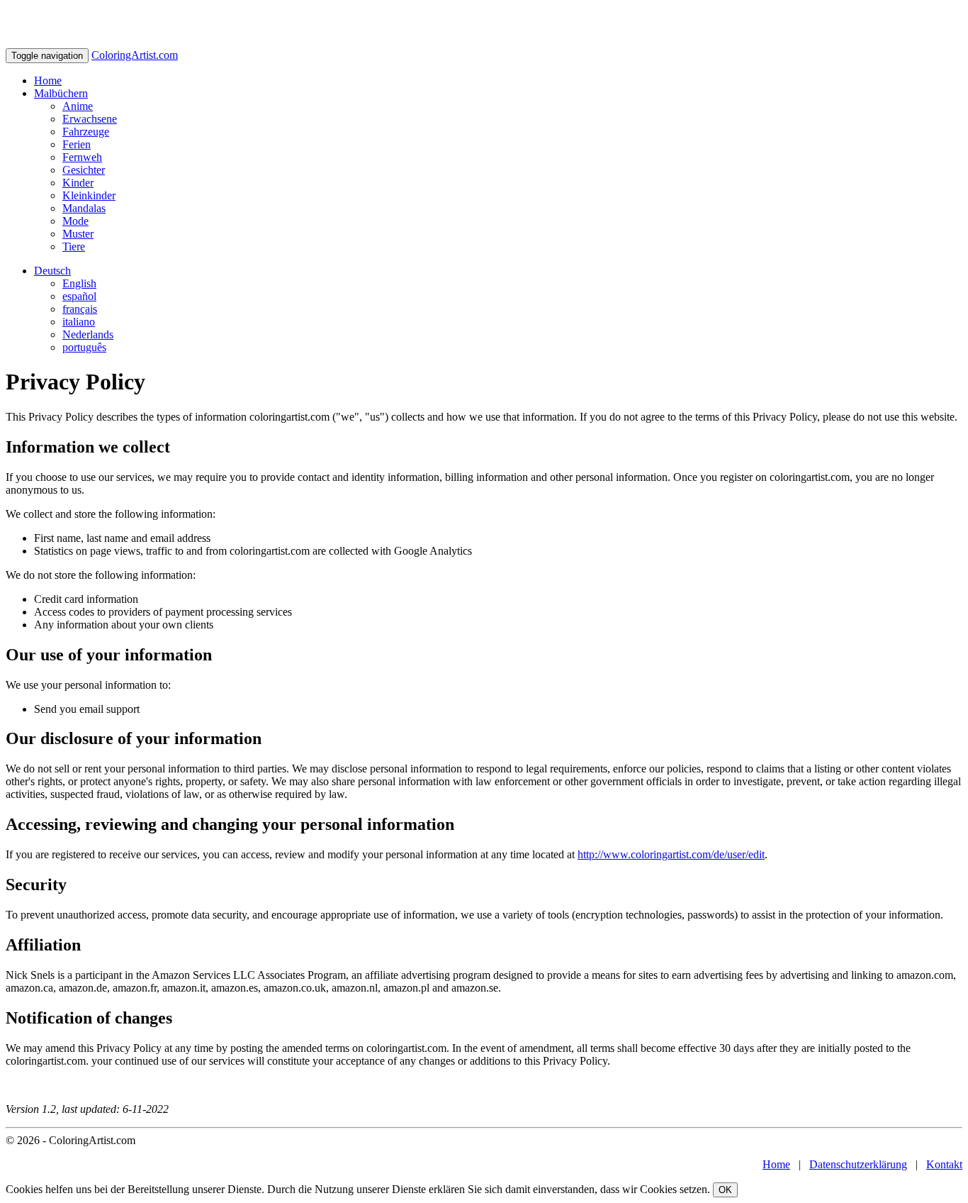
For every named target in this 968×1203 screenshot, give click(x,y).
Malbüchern (61, 93)
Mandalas (84, 208)
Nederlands (87, 334)
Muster (78, 234)
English (79, 283)
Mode (75, 221)
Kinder (78, 183)
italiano (78, 322)
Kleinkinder (89, 195)
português (84, 347)
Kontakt (944, 1164)
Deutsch (52, 271)
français (79, 309)
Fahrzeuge (85, 132)
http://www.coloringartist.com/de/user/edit (671, 854)
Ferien (76, 144)
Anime (77, 106)
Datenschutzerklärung (858, 1164)
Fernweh (82, 157)
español (79, 296)
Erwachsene (89, 119)
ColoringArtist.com (134, 55)
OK (725, 1190)
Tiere (73, 246)
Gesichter (83, 170)
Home (48, 80)
